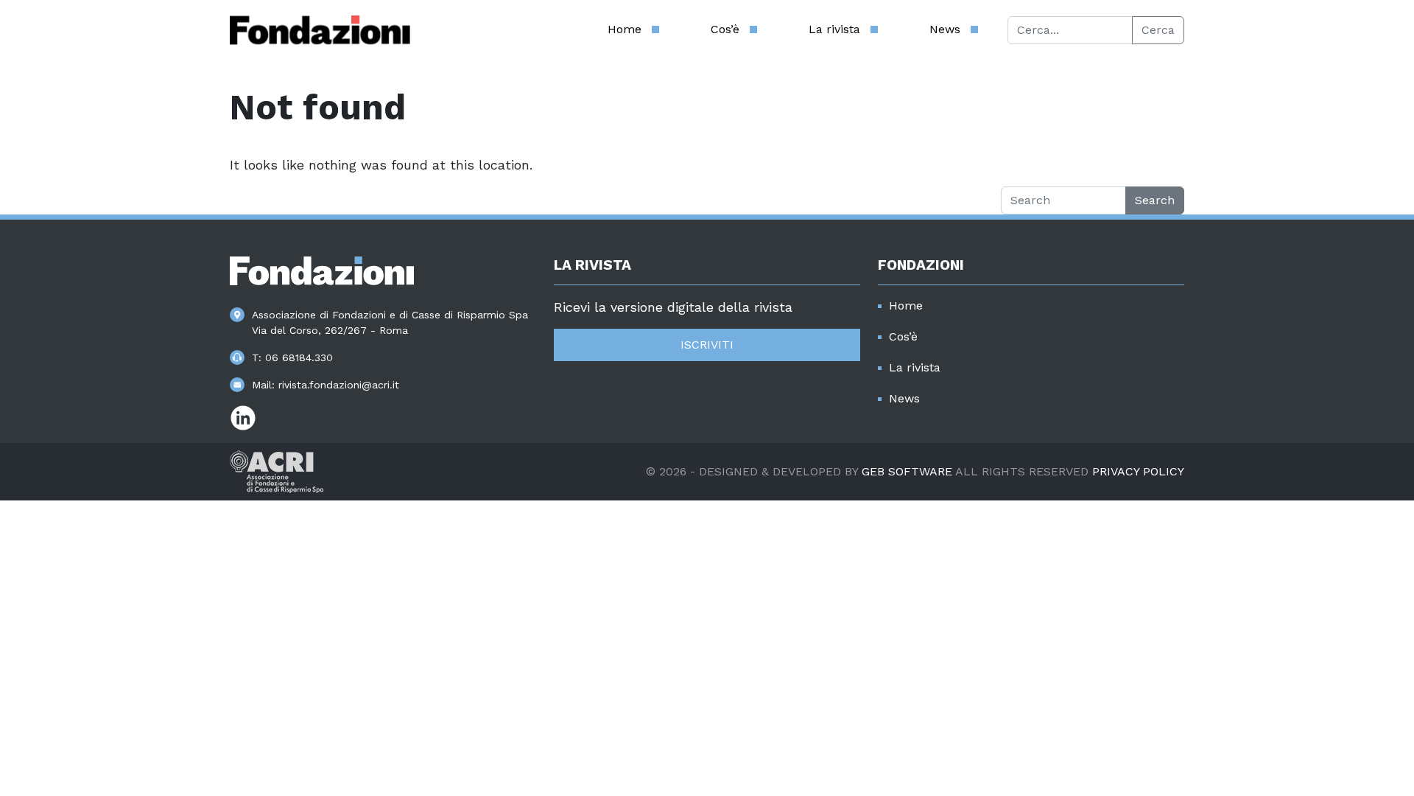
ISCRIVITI (707, 345)
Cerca (1158, 30)
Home (624, 29)
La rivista (834, 29)
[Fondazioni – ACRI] (320, 30)
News (944, 29)
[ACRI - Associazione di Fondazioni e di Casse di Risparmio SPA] (276, 471)
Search (1155, 200)
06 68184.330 (299, 357)
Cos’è (725, 29)
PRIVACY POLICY (1138, 471)
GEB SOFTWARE (907, 471)
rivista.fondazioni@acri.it (338, 385)
